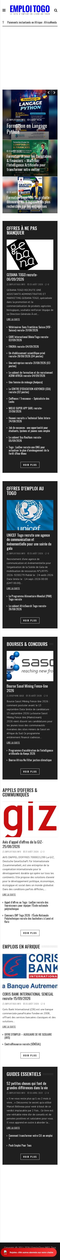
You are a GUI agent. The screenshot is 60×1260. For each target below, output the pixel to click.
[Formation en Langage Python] (30, 115)
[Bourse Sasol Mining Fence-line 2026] (30, 666)
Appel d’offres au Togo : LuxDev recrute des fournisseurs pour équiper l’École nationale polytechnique (26, 905)
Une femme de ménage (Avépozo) (25, 382)
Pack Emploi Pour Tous (20, 1145)
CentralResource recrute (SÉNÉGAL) (22, 1044)
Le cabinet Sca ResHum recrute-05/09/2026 (25, 438)
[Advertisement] (30, 58)
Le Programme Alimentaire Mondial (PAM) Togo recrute (30, 597)
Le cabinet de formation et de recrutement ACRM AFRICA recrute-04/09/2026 (31, 374)
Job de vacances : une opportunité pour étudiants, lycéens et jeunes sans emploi (29, 429)
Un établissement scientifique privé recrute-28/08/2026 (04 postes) (27, 354)
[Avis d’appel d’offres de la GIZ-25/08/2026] (30, 819)
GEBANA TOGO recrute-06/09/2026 (22, 277)
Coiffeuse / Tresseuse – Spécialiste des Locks (29, 400)
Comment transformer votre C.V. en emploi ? (30, 1137)
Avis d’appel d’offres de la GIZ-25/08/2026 (22, 844)
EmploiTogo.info (17, 284)
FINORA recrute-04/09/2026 (24, 347)
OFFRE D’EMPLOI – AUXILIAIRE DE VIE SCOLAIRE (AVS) (28, 1036)
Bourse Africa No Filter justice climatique (30, 760)
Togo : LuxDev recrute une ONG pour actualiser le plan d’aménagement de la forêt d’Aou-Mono (29, 450)
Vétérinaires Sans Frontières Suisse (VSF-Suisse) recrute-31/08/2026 (30, 328)
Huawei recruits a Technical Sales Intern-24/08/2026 (30, 419)
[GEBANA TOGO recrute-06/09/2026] (30, 255)
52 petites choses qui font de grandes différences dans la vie (27, 1085)
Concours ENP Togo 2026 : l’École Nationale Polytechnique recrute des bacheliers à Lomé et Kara (29, 918)
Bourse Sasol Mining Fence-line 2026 (27, 688)
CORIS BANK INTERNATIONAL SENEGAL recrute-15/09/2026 (28, 996)
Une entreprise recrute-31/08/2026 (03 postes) (29, 364)
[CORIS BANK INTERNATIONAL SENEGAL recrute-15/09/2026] (30, 971)
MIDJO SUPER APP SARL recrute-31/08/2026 (25, 409)
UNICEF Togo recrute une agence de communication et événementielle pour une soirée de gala (29, 541)
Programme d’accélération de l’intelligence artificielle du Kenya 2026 (31, 752)
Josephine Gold (16, 695)
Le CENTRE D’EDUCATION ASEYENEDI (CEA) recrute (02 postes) (29, 390)
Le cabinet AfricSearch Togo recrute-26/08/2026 (28, 607)
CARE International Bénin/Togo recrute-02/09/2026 (29, 338)
